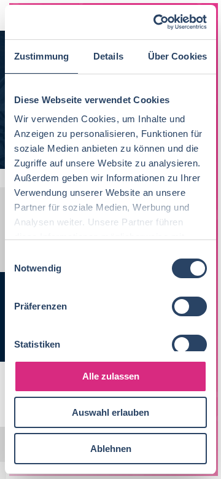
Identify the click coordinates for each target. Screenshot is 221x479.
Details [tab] (108, 56)
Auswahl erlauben (110, 412)
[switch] (189, 306)
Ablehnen (110, 448)
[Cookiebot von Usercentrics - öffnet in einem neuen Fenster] (156, 22)
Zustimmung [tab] (41, 56)
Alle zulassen (110, 376)
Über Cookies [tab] (177, 56)
